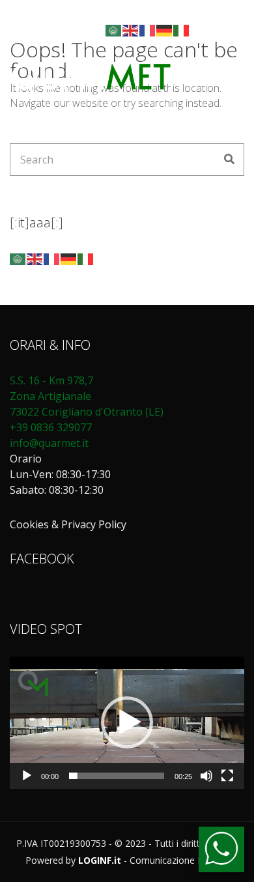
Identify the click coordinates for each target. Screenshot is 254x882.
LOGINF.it (99, 860)
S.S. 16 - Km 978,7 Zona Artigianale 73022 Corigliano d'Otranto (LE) (88, 396)
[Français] (147, 29)
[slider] (116, 776)
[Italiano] (181, 29)
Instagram (85, 30)
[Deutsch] (164, 29)
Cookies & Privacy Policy (68, 524)
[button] (127, 722)
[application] (127, 723)
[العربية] (114, 29)
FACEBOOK (42, 558)
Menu (212, 82)
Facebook (71, 30)
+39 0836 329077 (51, 427)
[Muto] (206, 775)
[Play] (26, 775)
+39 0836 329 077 (154, 13)
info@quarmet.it (49, 443)
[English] (130, 29)
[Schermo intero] (227, 775)
